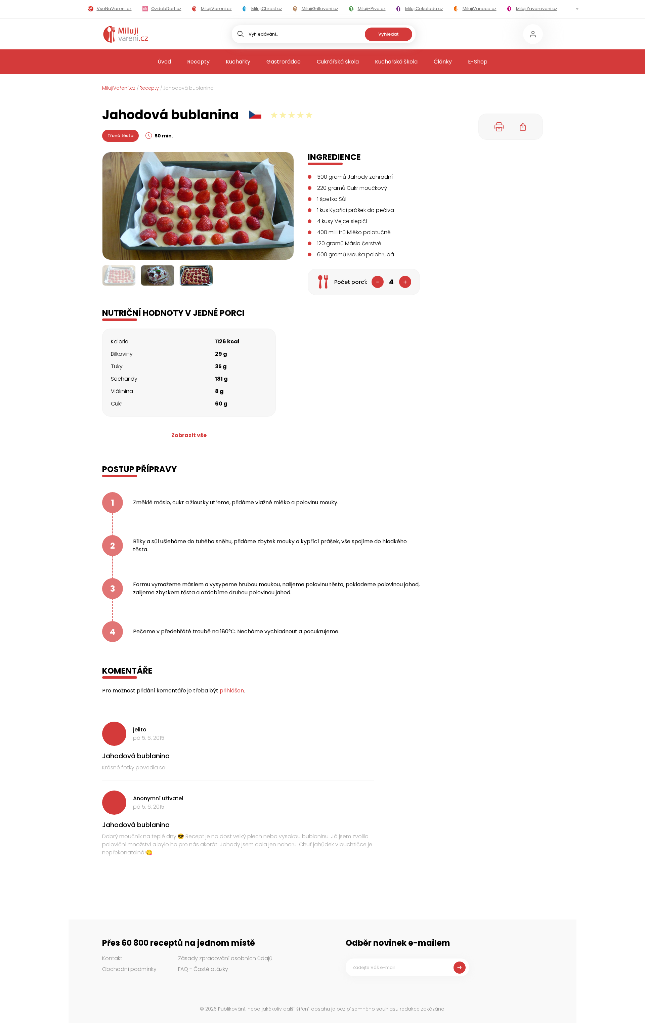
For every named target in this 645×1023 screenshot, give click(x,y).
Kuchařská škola (396, 62)
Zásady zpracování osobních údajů (225, 958)
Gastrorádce (283, 62)
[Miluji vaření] (125, 34)
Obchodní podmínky (129, 969)
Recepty (198, 62)
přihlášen (232, 690)
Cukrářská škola (338, 62)
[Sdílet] (523, 127)
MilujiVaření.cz (118, 88)
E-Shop (477, 62)
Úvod (164, 62)
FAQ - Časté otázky (203, 969)
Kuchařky (238, 62)
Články (443, 62)
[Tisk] (499, 127)
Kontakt (112, 958)
